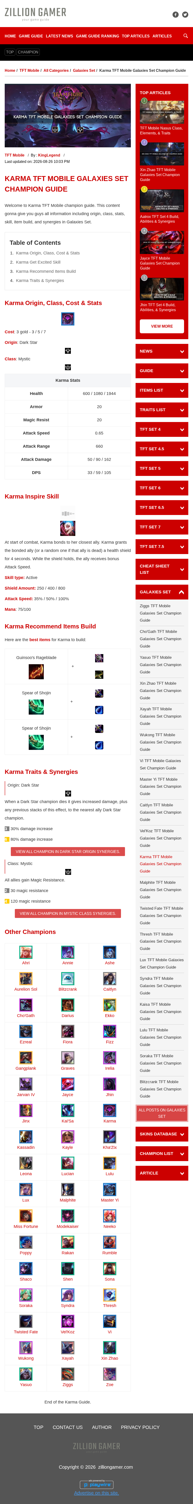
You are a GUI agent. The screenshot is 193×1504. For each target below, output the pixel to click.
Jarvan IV (26, 1094)
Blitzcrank (68, 989)
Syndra (67, 1305)
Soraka (25, 1305)
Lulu (110, 1173)
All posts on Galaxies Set (162, 1113)
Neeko (110, 1226)
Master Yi (110, 1200)
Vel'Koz (68, 1332)
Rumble (109, 1253)
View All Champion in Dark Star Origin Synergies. (68, 852)
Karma (110, 1121)
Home (10, 36)
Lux (25, 1200)
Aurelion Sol (25, 989)
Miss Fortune (26, 1226)
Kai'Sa (68, 1121)
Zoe (109, 1384)
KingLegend (49, 155)
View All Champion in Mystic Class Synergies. (68, 914)
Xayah (68, 1358)
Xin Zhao (109, 1358)
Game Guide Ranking (97, 36)
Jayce (67, 1094)
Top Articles (136, 36)
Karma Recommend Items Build (46, 271)
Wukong (26, 1358)
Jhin (110, 1094)
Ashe (110, 963)
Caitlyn (109, 989)
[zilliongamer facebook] (176, 15)
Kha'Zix (110, 1147)
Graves (68, 1068)
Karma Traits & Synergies (40, 280)
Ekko (109, 1015)
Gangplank (26, 1068)
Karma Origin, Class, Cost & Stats (48, 253)
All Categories (56, 70)
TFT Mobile (29, 70)
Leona (26, 1173)
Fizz (110, 1042)
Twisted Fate (26, 1332)
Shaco (26, 1279)
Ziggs (68, 1384)
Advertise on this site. (96, 1493)
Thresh (109, 1305)
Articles (162, 36)
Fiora (67, 1042)
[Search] (185, 35)
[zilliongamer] (35, 14)
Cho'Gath (26, 1015)
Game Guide (31, 36)
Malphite (68, 1200)
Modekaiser (68, 1226)
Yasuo (26, 1384)
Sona (110, 1279)
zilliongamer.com (115, 1467)
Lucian (67, 1173)
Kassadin (26, 1147)
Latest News (59, 36)
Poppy (26, 1253)
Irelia (109, 1068)
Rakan (68, 1253)
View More (162, 326)
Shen (68, 1279)
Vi (110, 1332)
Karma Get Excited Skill (38, 262)
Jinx (26, 1121)
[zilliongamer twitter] (185, 15)
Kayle (67, 1147)
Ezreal (26, 1042)
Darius (68, 1015)
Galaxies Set (84, 70)
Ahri (26, 963)
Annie (67, 963)
